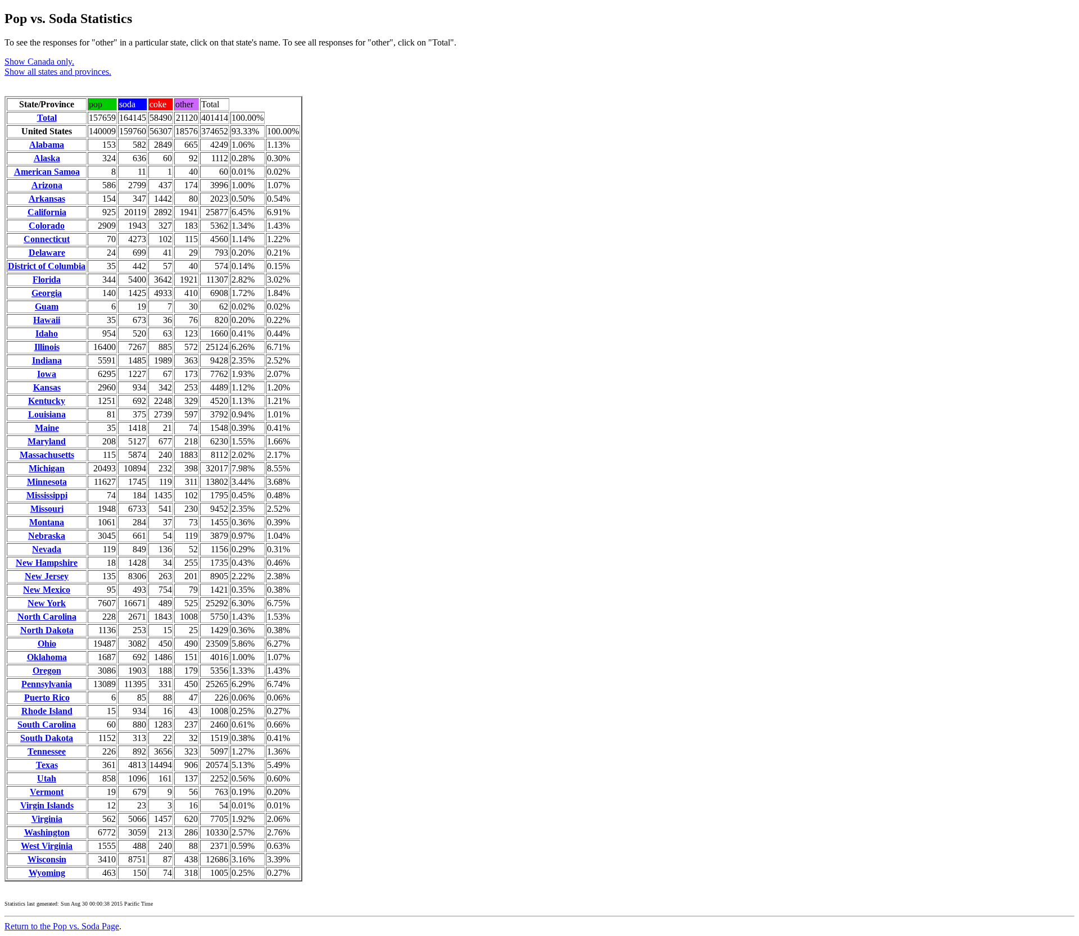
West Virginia (46, 846)
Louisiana (47, 414)
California (47, 212)
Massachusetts (47, 455)
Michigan (47, 468)
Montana (46, 522)
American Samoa (47, 171)
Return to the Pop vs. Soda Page (61, 926)
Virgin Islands (47, 805)
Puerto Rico (47, 697)
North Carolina (46, 616)
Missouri (47, 509)
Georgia (46, 293)
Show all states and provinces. (57, 71)
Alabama (46, 144)
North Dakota (47, 630)
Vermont (47, 792)
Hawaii (46, 320)
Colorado (47, 225)
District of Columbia (46, 266)
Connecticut (47, 239)
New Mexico (46, 589)
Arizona (46, 185)
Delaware (47, 252)
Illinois (47, 347)
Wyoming (47, 873)
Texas (47, 765)
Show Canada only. (39, 61)
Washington (47, 832)
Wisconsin (47, 859)
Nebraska (46, 535)
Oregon (47, 670)
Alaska (47, 158)
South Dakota (46, 738)
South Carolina (46, 724)
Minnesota (47, 482)
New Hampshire (47, 562)
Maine (47, 428)
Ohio (47, 643)
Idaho (46, 333)
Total (47, 117)
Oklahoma (47, 657)
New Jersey (47, 576)
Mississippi (46, 495)
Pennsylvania (46, 684)
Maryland (47, 441)
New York (47, 603)
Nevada (46, 549)
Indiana (47, 360)
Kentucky (46, 401)
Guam (46, 306)
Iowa (46, 374)
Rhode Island (46, 711)
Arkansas (47, 198)
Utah (46, 778)
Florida (47, 279)
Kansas (47, 387)
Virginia (46, 819)
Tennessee (47, 751)
